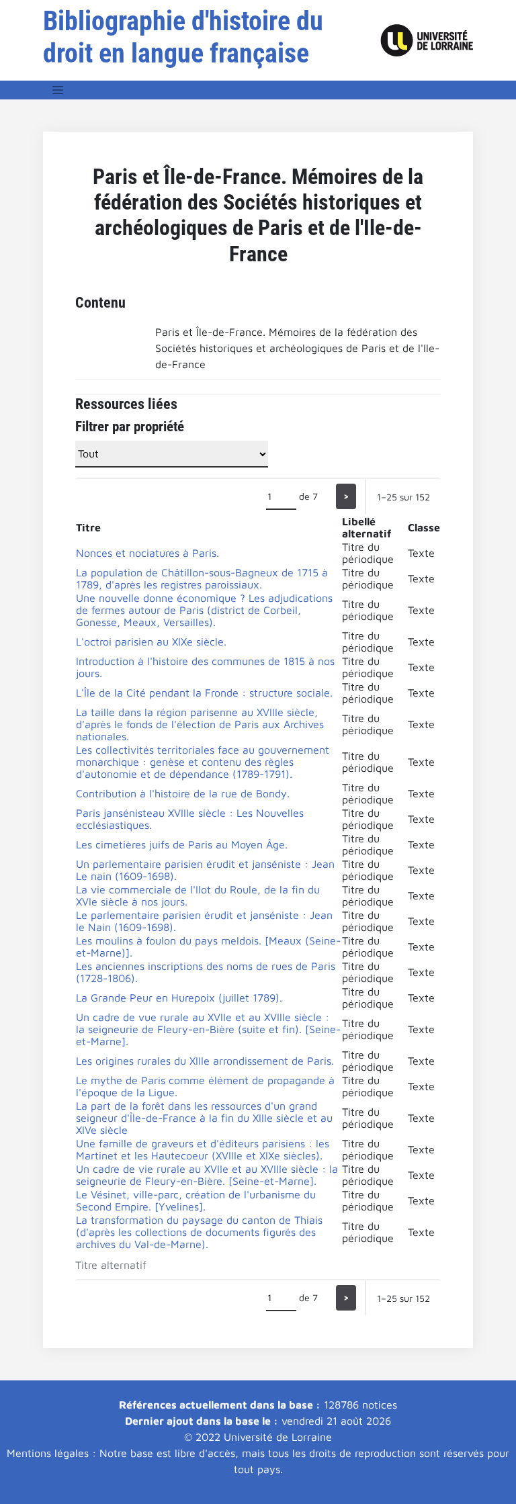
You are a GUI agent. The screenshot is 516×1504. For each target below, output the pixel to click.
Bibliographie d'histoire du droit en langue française (183, 37)
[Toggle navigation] (58, 90)
